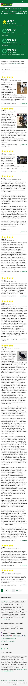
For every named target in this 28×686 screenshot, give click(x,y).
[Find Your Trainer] (23, 1)
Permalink (24, 103)
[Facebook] (2, 648)
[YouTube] (7, 648)
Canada (12, 633)
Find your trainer (15, 63)
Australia (5, 633)
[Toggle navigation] (25, 4)
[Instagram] (4, 648)
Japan (19, 633)
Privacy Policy (4, 680)
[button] (25, 72)
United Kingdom (17, 635)
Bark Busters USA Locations (8, 641)
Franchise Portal (22, 680)
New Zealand (6, 635)
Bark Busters (4, 601)
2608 (17, 590)
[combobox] (4, 72)
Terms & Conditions (13, 680)
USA (25, 635)
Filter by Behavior (5, 69)
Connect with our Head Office (8, 638)
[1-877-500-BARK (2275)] (26, 1)
